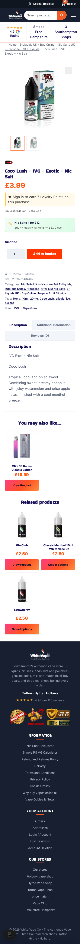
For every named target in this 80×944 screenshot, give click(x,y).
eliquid (60, 298)
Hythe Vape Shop (40, 883)
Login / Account (40, 834)
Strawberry (22, 609)
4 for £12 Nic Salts (53, 288)
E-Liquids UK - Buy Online (37, 44)
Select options (58, 564)
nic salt (9, 303)
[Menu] (73, 15)
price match (40, 896)
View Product (22, 485)
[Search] (61, 15)
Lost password (40, 841)
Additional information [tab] (54, 325)
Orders (40, 821)
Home (13, 44)
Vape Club (40, 903)
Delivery (40, 766)
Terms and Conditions (40, 772)
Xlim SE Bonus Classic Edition (22, 467)
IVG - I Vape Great (26, 308)
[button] (68, 70)
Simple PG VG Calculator (40, 752)
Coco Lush (47, 298)
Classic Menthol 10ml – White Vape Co (58, 547)
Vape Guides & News (40, 799)
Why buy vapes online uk (40, 793)
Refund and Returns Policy (40, 759)
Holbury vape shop (40, 876)
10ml (25, 298)
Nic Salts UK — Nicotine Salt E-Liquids (46, 284)
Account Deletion (40, 848)
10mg (16, 298)
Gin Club (22, 545)
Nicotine (11, 242)
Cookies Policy (40, 786)
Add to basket (44, 253)
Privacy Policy (40, 779)
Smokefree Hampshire (40, 910)
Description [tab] (18, 325)
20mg (34, 298)
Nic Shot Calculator (40, 746)
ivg (68, 298)
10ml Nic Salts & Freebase (22, 288)
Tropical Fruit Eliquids (52, 293)
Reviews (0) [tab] (40, 335)
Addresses (40, 827)
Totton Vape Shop (40, 890)
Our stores (40, 869)
